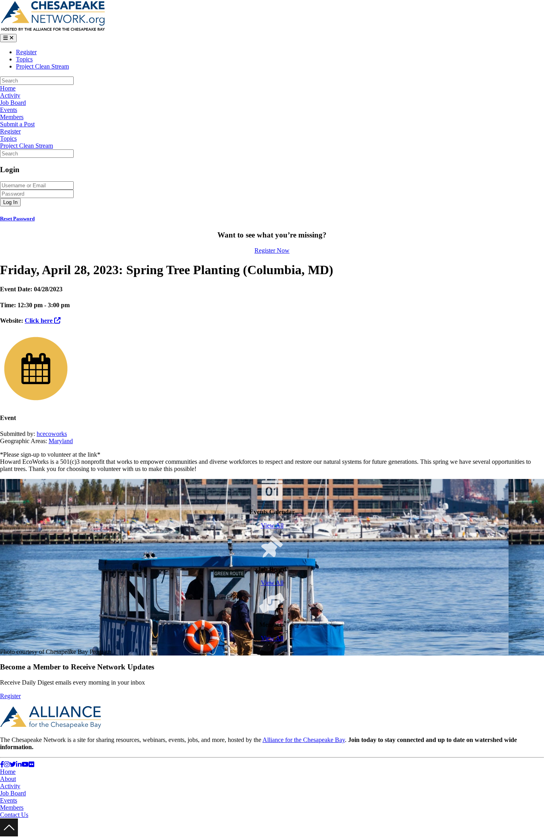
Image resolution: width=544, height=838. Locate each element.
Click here (39, 320)
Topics (24, 59)
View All (272, 525)
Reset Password (17, 219)
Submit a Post (17, 124)
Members (11, 117)
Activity (10, 95)
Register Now (272, 250)
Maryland (61, 441)
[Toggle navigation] (8, 38)
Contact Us (14, 814)
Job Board (13, 102)
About (8, 778)
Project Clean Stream (42, 66)
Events (8, 109)
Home (8, 88)
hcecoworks (52, 433)
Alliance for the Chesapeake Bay (303, 739)
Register (26, 52)
